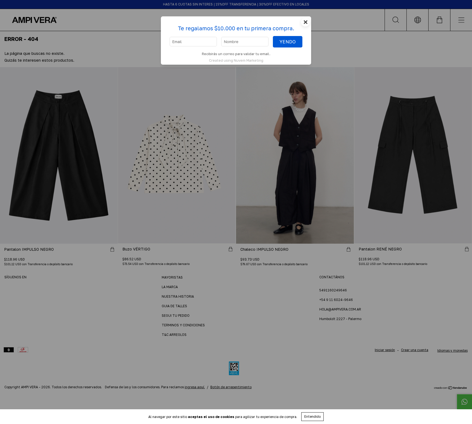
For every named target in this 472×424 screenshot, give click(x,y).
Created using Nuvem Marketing (236, 60)
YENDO (287, 41)
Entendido (312, 416)
